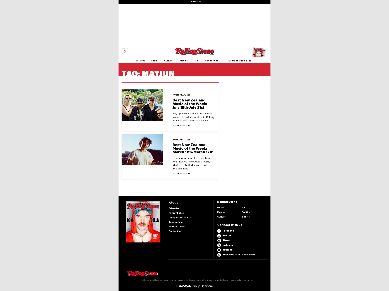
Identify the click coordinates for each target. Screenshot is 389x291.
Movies (184, 61)
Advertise (174, 208)
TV (196, 61)
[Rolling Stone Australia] (194, 54)
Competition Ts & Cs (180, 217)
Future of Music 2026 (239, 61)
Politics (246, 212)
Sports (246, 217)
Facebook (228, 231)
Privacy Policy (176, 213)
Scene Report (212, 61)
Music (154, 61)
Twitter (227, 235)
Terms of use (176, 222)
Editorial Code (177, 227)
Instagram (228, 245)
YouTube (227, 250)
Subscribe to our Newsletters (239, 255)
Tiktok (226, 240)
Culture (168, 61)
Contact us (175, 231)
